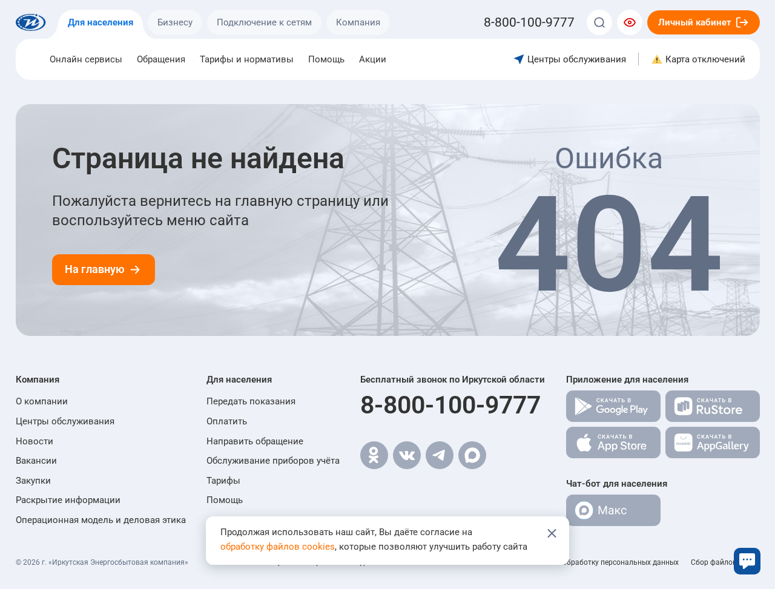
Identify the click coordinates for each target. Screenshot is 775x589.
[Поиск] (599, 22)
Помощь (326, 59)
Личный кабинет (694, 22)
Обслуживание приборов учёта (273, 460)
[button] (101, 379)
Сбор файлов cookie (725, 562)
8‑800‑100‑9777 (529, 22)
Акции (372, 59)
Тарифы (223, 480)
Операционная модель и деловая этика (101, 520)
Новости (34, 441)
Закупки (33, 480)
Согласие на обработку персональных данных (598, 562)
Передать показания (250, 401)
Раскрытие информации (68, 500)
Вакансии (36, 460)
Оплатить (226, 421)
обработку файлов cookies (277, 546)
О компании (42, 401)
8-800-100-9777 (450, 405)
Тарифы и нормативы (247, 59)
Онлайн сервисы (86, 59)
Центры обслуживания (65, 421)
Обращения (161, 59)
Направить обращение (254, 441)
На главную (95, 269)
